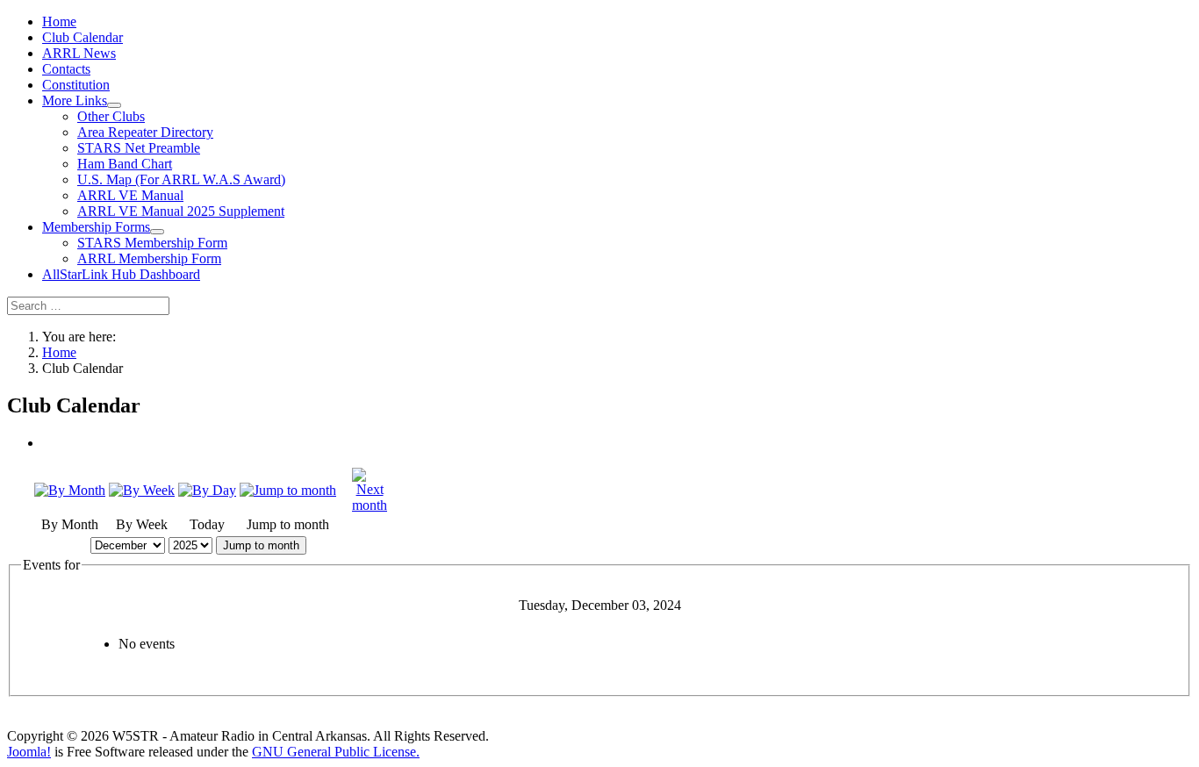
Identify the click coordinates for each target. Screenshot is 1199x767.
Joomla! (29, 751)
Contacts (66, 68)
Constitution (76, 84)
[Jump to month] (288, 490)
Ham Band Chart (124, 163)
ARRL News (79, 53)
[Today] (207, 490)
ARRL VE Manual (130, 195)
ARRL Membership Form (149, 258)
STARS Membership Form (152, 242)
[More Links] (114, 105)
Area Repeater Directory (145, 132)
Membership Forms (96, 226)
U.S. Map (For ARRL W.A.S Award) (181, 179)
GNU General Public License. (336, 751)
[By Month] (69, 490)
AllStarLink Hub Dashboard (121, 274)
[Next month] (369, 505)
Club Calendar (82, 37)
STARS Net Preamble (138, 147)
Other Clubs (111, 116)
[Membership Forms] (157, 231)
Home (59, 21)
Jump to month (261, 545)
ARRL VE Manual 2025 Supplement (180, 211)
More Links (74, 100)
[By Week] (142, 490)
